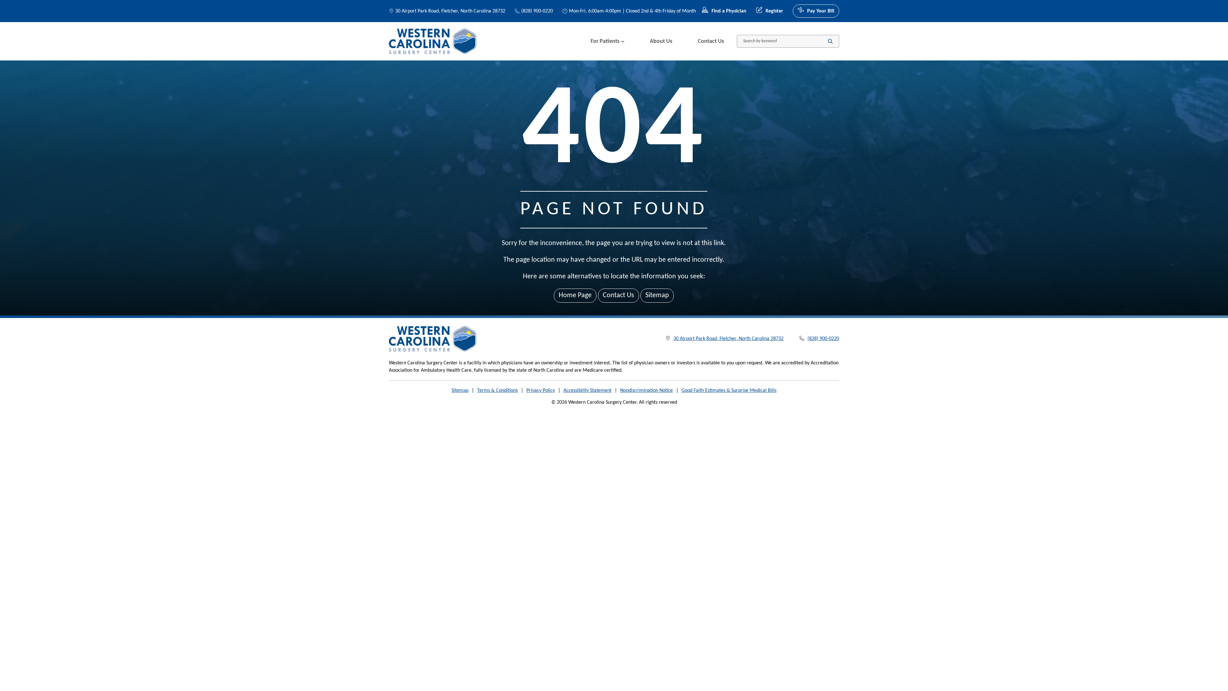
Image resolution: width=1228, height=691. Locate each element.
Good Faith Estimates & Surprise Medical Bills (728, 390)
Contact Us (711, 41)
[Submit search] (830, 41)
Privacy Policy (540, 390)
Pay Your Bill (820, 11)
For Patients (605, 41)
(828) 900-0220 (537, 11)
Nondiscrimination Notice (646, 390)
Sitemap (657, 295)
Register (774, 11)
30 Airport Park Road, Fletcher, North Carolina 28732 (450, 11)
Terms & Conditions (497, 390)
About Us (661, 41)
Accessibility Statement (587, 390)
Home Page (575, 295)
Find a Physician (729, 11)
